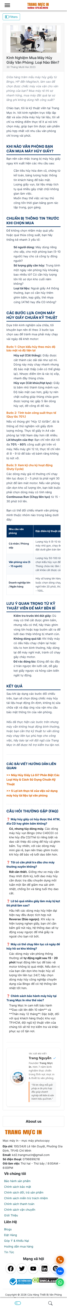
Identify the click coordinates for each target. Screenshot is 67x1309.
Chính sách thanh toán (19, 1204)
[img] (50, 1303)
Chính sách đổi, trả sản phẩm (23, 1192)
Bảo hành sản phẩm (17, 1181)
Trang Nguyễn (40, 1058)
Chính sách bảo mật (17, 1186)
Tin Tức (9, 1252)
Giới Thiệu (11, 1215)
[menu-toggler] (7, 5)
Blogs (8, 1229)
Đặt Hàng (10, 1235)
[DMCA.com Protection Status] (45, 1281)
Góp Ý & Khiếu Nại (16, 1240)
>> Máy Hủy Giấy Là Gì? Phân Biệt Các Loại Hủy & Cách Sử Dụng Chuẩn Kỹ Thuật (32, 779)
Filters (13, 17)
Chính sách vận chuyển (19, 1209)
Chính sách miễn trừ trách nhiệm (26, 1198)
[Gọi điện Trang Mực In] (60, 1260)
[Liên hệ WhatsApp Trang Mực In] (60, 1282)
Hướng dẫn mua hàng (18, 1246)
